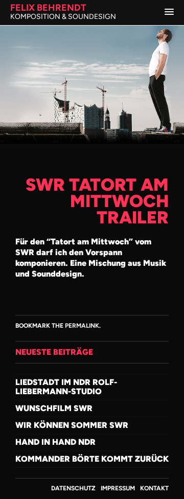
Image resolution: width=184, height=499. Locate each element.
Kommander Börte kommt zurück (92, 459)
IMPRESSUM (118, 488)
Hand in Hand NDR (55, 442)
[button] (169, 12)
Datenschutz (73, 488)
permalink (82, 325)
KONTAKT (154, 488)
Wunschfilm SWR (54, 408)
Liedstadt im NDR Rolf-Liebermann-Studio (66, 386)
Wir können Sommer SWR (71, 425)
